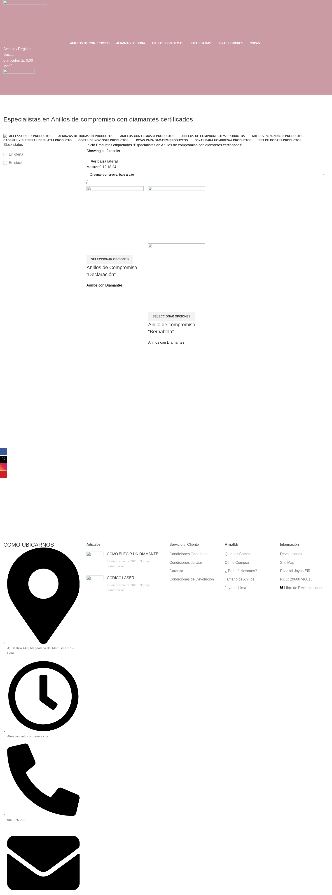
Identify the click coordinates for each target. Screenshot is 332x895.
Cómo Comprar (237, 562)
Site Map (287, 562)
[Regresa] (9, 109)
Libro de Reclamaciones (303, 588)
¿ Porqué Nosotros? (241, 571)
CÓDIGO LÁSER (120, 578)
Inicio (91, 145)
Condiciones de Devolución (191, 579)
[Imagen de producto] (176, 272)
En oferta (16, 154)
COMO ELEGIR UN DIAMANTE (132, 554)
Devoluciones (291, 554)
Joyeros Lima (235, 588)
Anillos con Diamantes (105, 285)
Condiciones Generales (188, 554)
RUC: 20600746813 (296, 579)
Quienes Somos (237, 554)
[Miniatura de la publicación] (95, 560)
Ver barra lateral (104, 161)
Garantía (176, 571)
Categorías (12, 131)
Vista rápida (92, 249)
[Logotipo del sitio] (25, 20)
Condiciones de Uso (185, 562)
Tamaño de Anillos (239, 579)
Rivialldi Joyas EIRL (296, 571)
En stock (16, 163)
